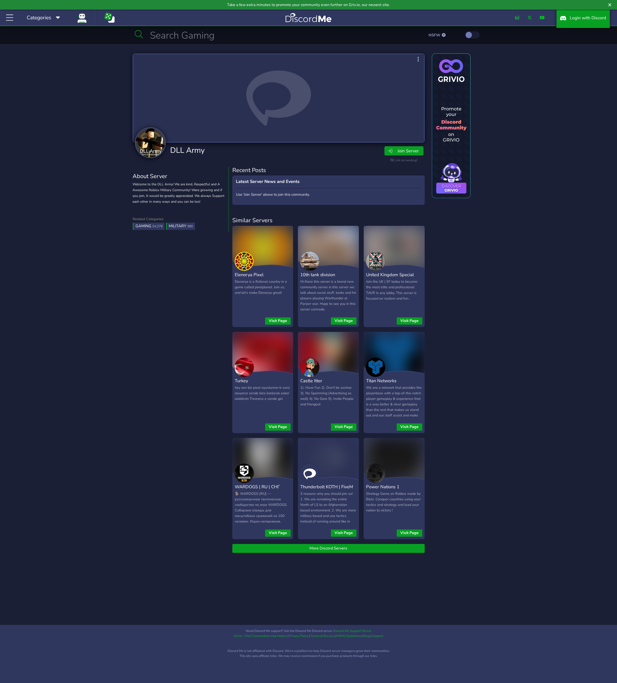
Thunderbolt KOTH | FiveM (326, 487)
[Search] (139, 34)
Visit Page (278, 320)
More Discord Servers (328, 548)
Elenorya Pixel (249, 275)
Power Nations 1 (382, 487)
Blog (366, 636)
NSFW (435, 35)
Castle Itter (311, 381)
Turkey (241, 381)
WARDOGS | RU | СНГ (257, 487)
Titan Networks (381, 381)
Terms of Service (322, 636)
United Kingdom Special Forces (390, 278)
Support (377, 636)
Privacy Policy (298, 636)
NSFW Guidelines (348, 636)
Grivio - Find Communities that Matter (260, 636)
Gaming (149, 226)
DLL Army (187, 150)
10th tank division (317, 275)
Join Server (408, 151)
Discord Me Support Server (352, 631)
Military (181, 226)
